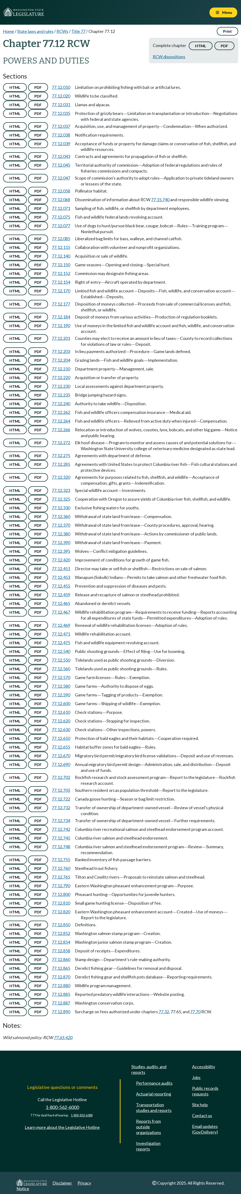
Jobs (196, 1077)
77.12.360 (61, 516)
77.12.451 (61, 568)
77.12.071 (61, 208)
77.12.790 (61, 885)
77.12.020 (61, 95)
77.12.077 (61, 225)
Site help (200, 1104)
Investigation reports (148, 1146)
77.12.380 (61, 533)
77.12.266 (61, 429)
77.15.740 (160, 199)
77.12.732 (61, 807)
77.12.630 (61, 729)
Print (227, 31)
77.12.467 (61, 612)
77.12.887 (61, 1002)
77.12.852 (61, 933)
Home (8, 31)
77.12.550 (61, 660)
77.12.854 (61, 942)
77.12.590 (61, 694)
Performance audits (154, 1083)
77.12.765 (61, 877)
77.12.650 (61, 738)
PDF (224, 45)
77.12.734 (61, 820)
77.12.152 (61, 273)
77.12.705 (61, 790)
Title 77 (78, 31)
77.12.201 (61, 338)
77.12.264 (61, 421)
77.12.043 (61, 156)
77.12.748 (61, 846)
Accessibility (203, 1066)
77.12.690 (61, 764)
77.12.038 (61, 134)
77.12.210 (61, 368)
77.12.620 (61, 720)
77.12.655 (61, 747)
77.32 (164, 1011)
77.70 (195, 1011)
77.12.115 (61, 247)
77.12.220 (61, 377)
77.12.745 (61, 838)
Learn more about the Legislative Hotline (62, 1127)
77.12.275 (61, 455)
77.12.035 (61, 113)
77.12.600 (61, 703)
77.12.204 (61, 360)
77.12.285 (61, 464)
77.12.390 (61, 542)
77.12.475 (61, 642)
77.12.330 (61, 507)
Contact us (202, 1115)
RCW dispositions (169, 56)
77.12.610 (61, 712)
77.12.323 (61, 490)
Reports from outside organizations (148, 1127)
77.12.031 (61, 104)
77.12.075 (61, 217)
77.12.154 (61, 282)
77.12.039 (61, 143)
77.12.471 (61, 633)
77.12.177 (61, 303)
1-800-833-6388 (81, 1115)
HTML (200, 45)
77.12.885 (61, 994)
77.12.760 (61, 868)
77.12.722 (61, 798)
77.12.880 (61, 985)
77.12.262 (61, 412)
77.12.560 (61, 668)
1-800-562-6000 (62, 1107)
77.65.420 (63, 1037)
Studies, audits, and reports (148, 1069)
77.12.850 (61, 924)
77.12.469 (61, 625)
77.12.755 (61, 859)
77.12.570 (61, 677)
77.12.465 (61, 603)
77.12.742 (61, 829)
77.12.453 (61, 577)
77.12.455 (61, 586)
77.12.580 (61, 686)
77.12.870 (61, 976)
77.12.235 (61, 394)
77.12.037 (61, 126)
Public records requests (205, 1091)
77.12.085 (61, 238)
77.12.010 (61, 87)
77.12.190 (61, 325)
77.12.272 (61, 442)
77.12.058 (61, 190)
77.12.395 (61, 551)
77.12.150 (61, 264)
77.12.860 (61, 959)
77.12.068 (61, 199)
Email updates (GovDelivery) (205, 1129)
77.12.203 (61, 351)
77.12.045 (61, 165)
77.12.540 (61, 651)
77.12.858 (61, 950)
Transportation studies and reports (154, 1107)
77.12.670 (61, 755)
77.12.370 (61, 525)
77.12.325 (61, 499)
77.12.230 (61, 386)
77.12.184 (61, 316)
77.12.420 (61, 559)
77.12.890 (61, 1011)
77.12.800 (61, 894)
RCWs (62, 31)
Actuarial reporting (153, 1093)
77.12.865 (61, 968)
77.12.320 (61, 477)
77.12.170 (61, 290)
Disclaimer (62, 1183)
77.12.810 (61, 903)
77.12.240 (61, 403)
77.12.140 (61, 256)
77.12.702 (61, 777)
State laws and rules (35, 31)
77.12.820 (61, 911)
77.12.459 (61, 594)
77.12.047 (61, 178)
